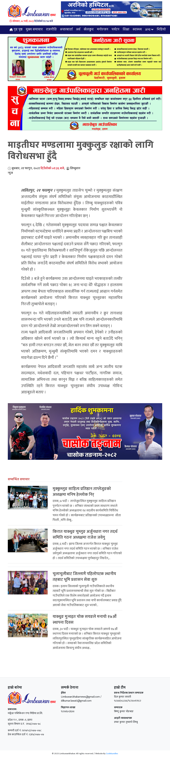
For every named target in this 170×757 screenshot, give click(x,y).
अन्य (147, 30)
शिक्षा (126, 29)
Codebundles (112, 753)
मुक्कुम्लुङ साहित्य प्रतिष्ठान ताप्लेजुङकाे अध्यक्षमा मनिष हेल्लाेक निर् (82, 491)
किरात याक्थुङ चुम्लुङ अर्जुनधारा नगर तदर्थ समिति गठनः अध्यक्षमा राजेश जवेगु (85, 534)
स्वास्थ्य (137, 29)
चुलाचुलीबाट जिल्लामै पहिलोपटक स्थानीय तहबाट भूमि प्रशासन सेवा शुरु (84, 576)
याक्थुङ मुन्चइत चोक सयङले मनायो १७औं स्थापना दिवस (85, 619)
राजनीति (51, 29)
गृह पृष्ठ (17, 29)
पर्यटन (115, 29)
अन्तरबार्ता (66, 29)
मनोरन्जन (102, 29)
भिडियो (161, 29)
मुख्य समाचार (34, 29)
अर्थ (78, 29)
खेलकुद (89, 29)
